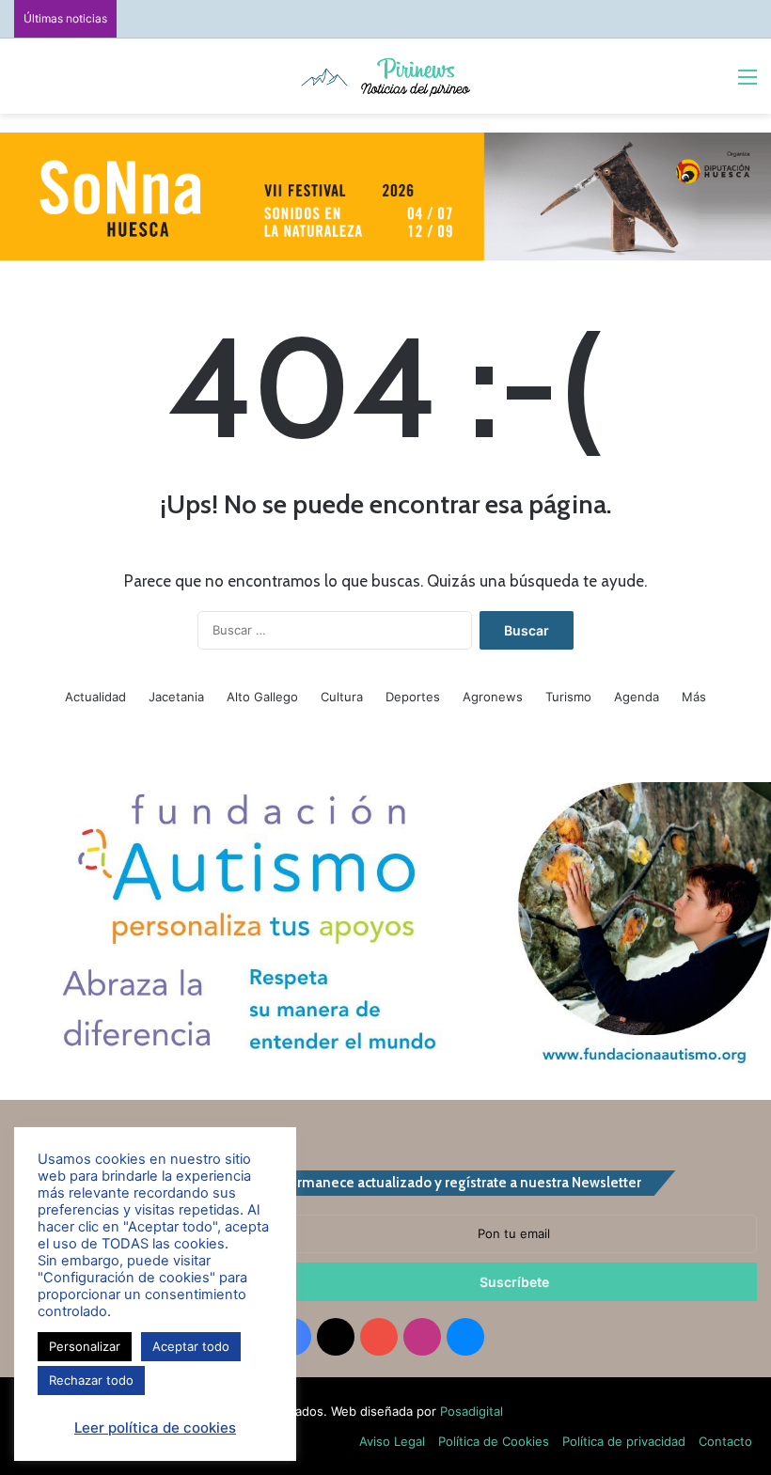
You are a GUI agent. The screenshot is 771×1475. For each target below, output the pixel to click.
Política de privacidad (623, 1441)
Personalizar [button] (84, 1346)
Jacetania (176, 696)
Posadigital (471, 1411)
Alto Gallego (262, 696)
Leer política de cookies (155, 1427)
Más (694, 696)
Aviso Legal (392, 1441)
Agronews (493, 696)
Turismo (568, 696)
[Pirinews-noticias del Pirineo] (385, 76)
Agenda (636, 696)
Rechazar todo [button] (91, 1380)
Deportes (413, 696)
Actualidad (95, 696)
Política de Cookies (493, 1441)
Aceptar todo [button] (190, 1346)
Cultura (342, 696)
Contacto (725, 1441)
